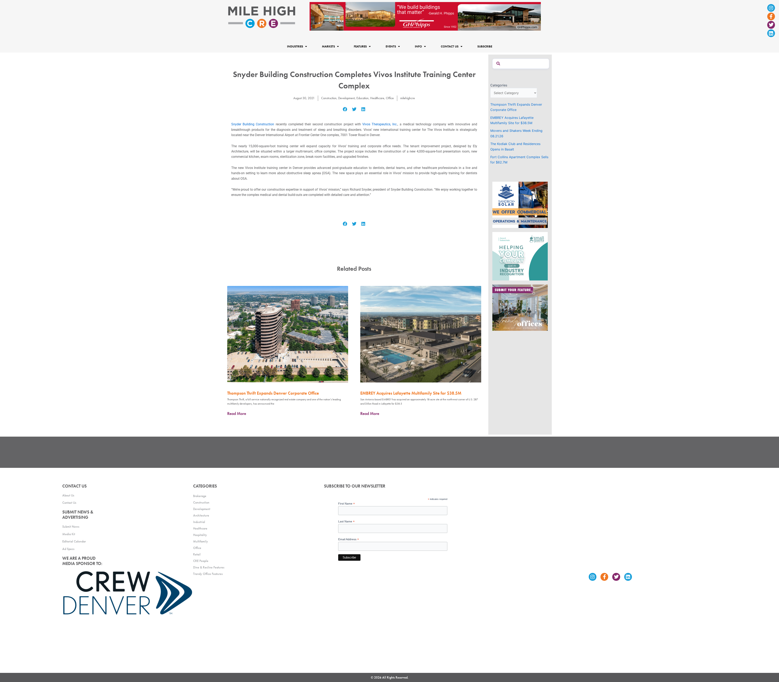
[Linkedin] (771, 33)
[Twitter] (771, 25)
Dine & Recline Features (208, 567)
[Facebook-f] (771, 16)
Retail (197, 554)
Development (346, 98)
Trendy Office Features (208, 574)
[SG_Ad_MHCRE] (520, 256)
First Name (346, 504)
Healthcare (377, 98)
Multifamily (200, 541)
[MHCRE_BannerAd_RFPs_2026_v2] (425, 16)
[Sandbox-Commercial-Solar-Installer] (520, 204)
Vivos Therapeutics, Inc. (379, 124)
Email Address (348, 539)
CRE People (200, 561)
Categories (498, 85)
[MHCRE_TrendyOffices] (520, 307)
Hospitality (200, 535)
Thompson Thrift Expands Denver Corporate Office (273, 393)
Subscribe (484, 46)
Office (390, 98)
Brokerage (199, 496)
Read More (236, 413)
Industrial (199, 522)
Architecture (201, 515)
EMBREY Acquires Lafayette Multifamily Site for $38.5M (410, 393)
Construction (329, 98)
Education (362, 98)
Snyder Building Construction (252, 124)
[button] (345, 109)
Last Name (346, 521)
